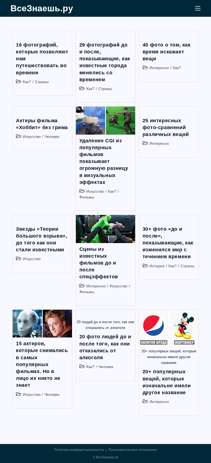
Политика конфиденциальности (79, 450)
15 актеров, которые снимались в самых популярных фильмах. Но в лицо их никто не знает (42, 364)
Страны (42, 82)
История (157, 266)
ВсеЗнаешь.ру (41, 8)
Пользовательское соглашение (132, 450)
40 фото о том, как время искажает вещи (167, 51)
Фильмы (86, 197)
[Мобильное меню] (198, 8)
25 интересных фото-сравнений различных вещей (166, 127)
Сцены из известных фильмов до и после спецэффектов (98, 263)
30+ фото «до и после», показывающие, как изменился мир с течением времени (168, 243)
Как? (27, 82)
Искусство (32, 136)
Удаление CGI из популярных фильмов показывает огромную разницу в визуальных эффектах (103, 161)
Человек (52, 136)
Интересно (159, 68)
